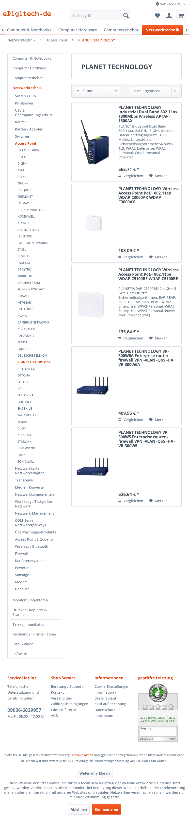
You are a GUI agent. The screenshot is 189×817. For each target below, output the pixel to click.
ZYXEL (21, 249)
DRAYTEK (24, 269)
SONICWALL (25, 461)
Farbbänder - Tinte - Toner (34, 634)
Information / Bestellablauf (105, 695)
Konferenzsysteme (30, 560)
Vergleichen (133, 175)
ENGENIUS (24, 408)
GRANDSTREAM (28, 283)
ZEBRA (22, 422)
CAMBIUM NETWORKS (33, 322)
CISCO (21, 157)
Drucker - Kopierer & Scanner (30, 612)
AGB (54, 715)
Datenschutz (104, 709)
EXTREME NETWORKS (32, 243)
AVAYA (22, 316)
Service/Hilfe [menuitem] (170, 4)
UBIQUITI (24, 190)
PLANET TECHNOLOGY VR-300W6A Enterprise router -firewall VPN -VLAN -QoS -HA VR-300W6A (145, 358)
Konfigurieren (106, 809)
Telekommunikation (29, 624)
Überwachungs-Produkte (35, 532)
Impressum (103, 715)
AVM (20, 170)
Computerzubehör (28, 78)
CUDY (21, 428)
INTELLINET (25, 309)
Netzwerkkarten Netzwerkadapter (29, 470)
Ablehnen (79, 809)
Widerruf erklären (94, 773)
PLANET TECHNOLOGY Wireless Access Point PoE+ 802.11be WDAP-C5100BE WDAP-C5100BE (148, 274)
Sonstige (22, 574)
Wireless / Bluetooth (31, 546)
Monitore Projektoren (30, 600)
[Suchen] (126, 15)
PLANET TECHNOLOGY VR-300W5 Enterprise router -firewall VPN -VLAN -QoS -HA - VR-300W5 (146, 439)
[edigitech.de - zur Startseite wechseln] (28, 17)
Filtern (87, 90)
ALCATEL (23, 223)
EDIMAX (23, 203)
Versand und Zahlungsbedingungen (69, 701)
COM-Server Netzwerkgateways (30, 522)
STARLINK (24, 442)
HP (19, 389)
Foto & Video (23, 644)
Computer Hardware (29, 68)
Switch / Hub (25, 96)
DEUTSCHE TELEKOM (32, 355)
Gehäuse (22, 589)
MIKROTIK (24, 276)
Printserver (24, 103)
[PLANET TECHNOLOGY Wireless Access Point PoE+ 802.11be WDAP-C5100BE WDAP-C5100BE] (93, 304)
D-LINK (22, 163)
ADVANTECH (26, 329)
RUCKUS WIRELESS (30, 210)
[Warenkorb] (181, 15)
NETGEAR (24, 302)
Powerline (23, 567)
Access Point (25, 143)
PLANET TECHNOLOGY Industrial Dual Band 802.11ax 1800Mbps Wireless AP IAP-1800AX (147, 114)
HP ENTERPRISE (28, 150)
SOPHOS (23, 382)
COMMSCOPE (26, 448)
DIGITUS (23, 256)
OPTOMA (23, 375)
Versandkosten (82, 755)
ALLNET (22, 177)
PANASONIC (25, 336)
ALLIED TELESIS (28, 230)
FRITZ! (21, 455)
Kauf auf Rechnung (110, 703)
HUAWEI (23, 296)
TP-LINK (23, 183)
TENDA (22, 342)
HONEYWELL (26, 216)
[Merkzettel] (157, 15)
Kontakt (57, 692)
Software (20, 653)
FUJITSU (23, 349)
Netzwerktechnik (27, 87)
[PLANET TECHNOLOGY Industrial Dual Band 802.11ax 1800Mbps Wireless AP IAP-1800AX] (93, 142)
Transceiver (24, 480)
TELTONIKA (25, 395)
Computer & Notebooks (32, 58)
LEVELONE (24, 236)
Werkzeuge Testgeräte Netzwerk (33, 503)
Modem (21, 582)
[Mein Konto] (169, 15)
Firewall (21, 553)
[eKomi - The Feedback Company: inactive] (160, 713)
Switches (22, 136)
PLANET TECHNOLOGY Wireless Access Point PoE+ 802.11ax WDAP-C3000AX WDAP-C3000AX (148, 195)
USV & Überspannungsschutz (33, 112)
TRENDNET (25, 197)
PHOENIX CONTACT (31, 289)
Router (20, 122)
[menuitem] (100, 15)
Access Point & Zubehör (34, 539)
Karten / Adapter (29, 129)
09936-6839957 (24, 710)
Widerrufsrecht (63, 709)
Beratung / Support (67, 686)
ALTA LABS (24, 435)
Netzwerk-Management (34, 513)
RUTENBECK (26, 369)
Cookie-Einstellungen (111, 686)
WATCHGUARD (28, 415)
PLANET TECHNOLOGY (33, 362)
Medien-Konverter (30, 487)
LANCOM (23, 263)
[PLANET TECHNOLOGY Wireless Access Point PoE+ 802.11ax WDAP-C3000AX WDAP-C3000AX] (93, 223)
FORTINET (24, 402)
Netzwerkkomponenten (34, 494)
